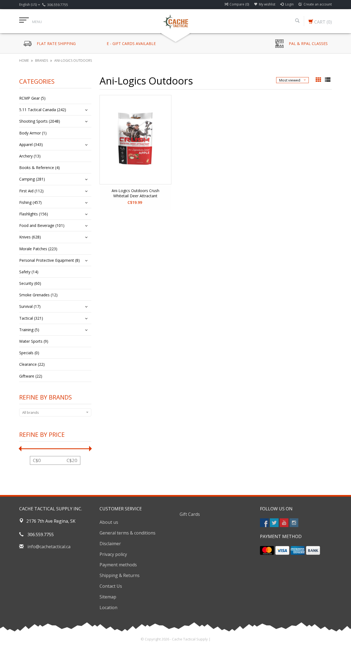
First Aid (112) (31, 190)
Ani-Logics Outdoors (73, 60)
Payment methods (118, 565)
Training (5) (29, 329)
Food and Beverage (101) (41, 225)
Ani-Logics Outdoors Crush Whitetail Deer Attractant (135, 193)
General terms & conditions (127, 533)
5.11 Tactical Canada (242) (42, 109)
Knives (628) (30, 237)
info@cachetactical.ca (48, 547)
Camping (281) (32, 179)
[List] (328, 80)
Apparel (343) (31, 144)
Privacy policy (113, 554)
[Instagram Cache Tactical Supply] (294, 522)
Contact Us (111, 586)
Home (24, 60)
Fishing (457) (30, 202)
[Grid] (319, 80)
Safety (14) (28, 271)
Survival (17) (30, 306)
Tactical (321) (31, 318)
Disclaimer (110, 544)
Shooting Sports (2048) (39, 121)
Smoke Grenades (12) (38, 294)
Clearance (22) (32, 364)
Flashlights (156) (33, 213)
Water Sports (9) (33, 341)
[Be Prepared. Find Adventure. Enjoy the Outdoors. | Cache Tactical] (175, 21)
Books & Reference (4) (39, 167)
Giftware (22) (30, 376)
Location (108, 607)
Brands (41, 60)
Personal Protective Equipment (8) (49, 260)
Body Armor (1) (33, 133)
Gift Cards (190, 514)
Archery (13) (30, 156)
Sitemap (108, 597)
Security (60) (30, 283)
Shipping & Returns (120, 575)
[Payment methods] (267, 550)
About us (109, 522)
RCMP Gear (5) (32, 98)
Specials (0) (29, 352)
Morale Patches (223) (38, 248)
